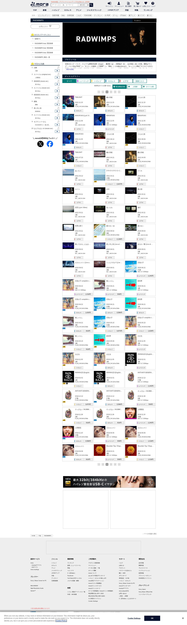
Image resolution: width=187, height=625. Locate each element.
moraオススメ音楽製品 (95, 583)
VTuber (123, 15)
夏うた (149, 15)
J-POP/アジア (113, 10)
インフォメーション (144, 570)
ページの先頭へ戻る (150, 533)
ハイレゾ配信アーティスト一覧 (76, 591)
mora (32, 563)
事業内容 (141, 565)
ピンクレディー (44, 15)
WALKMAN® (34, 585)
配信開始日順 (120, 87)
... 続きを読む (69, 69)
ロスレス (67, 10)
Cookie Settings (93, 601)
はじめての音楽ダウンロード (96, 575)
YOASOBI (88, 15)
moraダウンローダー (125, 586)
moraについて (92, 573)
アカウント (122, 568)
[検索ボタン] (91, 5)
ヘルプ (153, 6)
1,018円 (88, 294)
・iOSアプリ (34, 567)
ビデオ (79, 129)
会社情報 (141, 563)
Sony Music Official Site (145, 591)
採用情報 (141, 573)
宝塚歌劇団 (55, 580)
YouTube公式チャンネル (74, 578)
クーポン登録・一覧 (94, 568)
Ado (63, 15)
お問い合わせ (123, 593)
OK (152, 618)
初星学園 (55, 15)
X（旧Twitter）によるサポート (127, 598)
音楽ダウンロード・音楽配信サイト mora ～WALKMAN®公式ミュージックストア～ (40, 4)
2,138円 (119, 239)
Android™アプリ (124, 588)
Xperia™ (33, 590)
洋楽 (127, 10)
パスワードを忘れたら (125, 570)
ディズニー (98, 15)
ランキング (148, 10)
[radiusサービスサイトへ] (109, 482)
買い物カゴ (137, 6)
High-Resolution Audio (37, 588)
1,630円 (88, 312)
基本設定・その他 (124, 578)
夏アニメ (132, 15)
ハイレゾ (55, 10)
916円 (88, 349)
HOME (33, 535)
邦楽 (40, 535)
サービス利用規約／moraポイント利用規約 (100, 591)
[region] (93, 618)
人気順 (135, 87)
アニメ (78, 10)
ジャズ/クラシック (94, 10)
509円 (119, 294)
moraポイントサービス (95, 586)
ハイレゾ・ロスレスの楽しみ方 (97, 578)
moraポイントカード (94, 588)
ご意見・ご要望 (123, 596)
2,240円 (150, 276)
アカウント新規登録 (94, 563)
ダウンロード (123, 575)
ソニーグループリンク (145, 594)
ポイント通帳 (92, 570)
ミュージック (110, 129)
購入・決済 (122, 573)
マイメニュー (119, 6)
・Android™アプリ (36, 565)
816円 (88, 331)
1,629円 (150, 331)
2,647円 (119, 184)
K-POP (107, 15)
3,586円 (119, 312)
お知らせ (121, 565)
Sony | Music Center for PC (38, 580)
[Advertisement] (85, 509)
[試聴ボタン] (57, 70)
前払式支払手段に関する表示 (96, 596)
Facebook (70, 575)
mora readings (35, 569)
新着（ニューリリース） (74, 565)
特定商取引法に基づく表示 (96, 593)
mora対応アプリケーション (96, 580)
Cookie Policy (61, 621)
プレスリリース (143, 568)
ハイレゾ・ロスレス (124, 580)
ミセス (78, 15)
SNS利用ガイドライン (145, 578)
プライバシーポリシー (145, 575)
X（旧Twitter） (71, 573)
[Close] (183, 618)
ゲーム (115, 15)
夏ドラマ (141, 15)
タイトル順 (150, 87)
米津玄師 (70, 15)
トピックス (70, 570)
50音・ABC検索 (72, 594)
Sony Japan (142, 589)
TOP (35, 10)
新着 (44, 10)
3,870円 (119, 331)
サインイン (109, 6)
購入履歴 (128, 6)
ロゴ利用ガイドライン (94, 598)
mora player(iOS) (124, 591)
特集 (136, 10)
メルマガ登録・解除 (73, 580)
